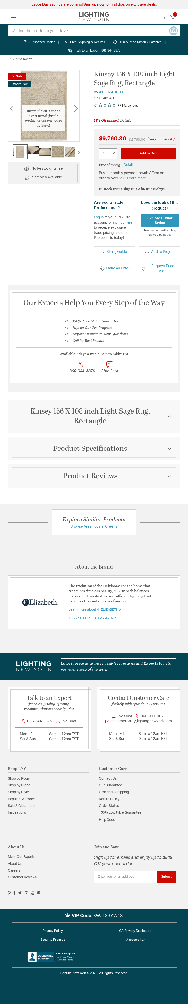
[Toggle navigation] (13, 16)
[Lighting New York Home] (94, 16)
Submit (166, 876)
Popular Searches (21, 799)
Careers (14, 870)
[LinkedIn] (39, 893)
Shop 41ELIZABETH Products (92, 618)
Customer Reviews (22, 877)
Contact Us (108, 778)
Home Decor (22, 58)
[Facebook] (14, 893)
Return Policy (109, 799)
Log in (99, 217)
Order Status (109, 806)
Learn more (136, 178)
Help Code (107, 820)
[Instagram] (26, 893)
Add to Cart (148, 153)
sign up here (122, 222)
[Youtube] (32, 893)
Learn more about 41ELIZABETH (94, 609)
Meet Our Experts (21, 857)
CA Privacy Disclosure (135, 931)
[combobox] (94, 30)
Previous (11, 108)
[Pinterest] (9, 893)
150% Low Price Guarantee (120, 812)
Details (125, 120)
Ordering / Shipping (114, 792)
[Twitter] (20, 893)
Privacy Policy (53, 931)
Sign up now (94, 4)
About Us (15, 863)
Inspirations (17, 812)
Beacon (168, 234)
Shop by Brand (19, 785)
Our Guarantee (110, 785)
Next (79, 152)
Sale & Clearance (21, 806)
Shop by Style (18, 792)
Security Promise (52, 939)
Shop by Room (19, 778)
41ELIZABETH (111, 92)
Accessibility (135, 939)
